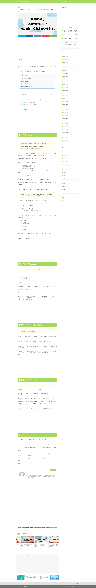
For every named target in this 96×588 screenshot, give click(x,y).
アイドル (65, 155)
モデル (64, 172)
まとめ (25, 109)
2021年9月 (65, 107)
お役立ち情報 (66, 152)
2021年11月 (65, 101)
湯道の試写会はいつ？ (28, 98)
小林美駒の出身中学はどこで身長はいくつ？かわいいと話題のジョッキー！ (70, 31)
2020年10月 (65, 137)
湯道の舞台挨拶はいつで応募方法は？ (31, 104)
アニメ (64, 158)
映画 (19, 7)
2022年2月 (65, 93)
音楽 (64, 200)
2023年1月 (65, 62)
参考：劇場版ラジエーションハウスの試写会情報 (34, 99)
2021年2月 (65, 126)
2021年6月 (65, 115)
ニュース (65, 169)
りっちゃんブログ (22, 2)
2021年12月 (65, 98)
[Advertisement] (37, 48)
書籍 (64, 189)
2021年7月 (65, 112)
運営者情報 (64, 1)
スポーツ (65, 164)
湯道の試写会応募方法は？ (29, 102)
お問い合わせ (49, 1)
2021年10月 (65, 104)
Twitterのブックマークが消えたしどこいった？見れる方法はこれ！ (70, 27)
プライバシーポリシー (72, 1)
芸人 (64, 197)
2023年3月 (65, 56)
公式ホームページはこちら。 (27, 289)
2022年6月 (65, 81)
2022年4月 (65, 87)
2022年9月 (65, 73)
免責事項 (24, 586)
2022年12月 (65, 65)
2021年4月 (65, 121)
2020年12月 (65, 132)
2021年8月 (65, 109)
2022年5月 (65, 84)
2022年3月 (65, 90)
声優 (64, 183)
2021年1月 (65, 129)
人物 (64, 175)
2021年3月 (65, 123)
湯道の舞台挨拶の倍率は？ (29, 106)
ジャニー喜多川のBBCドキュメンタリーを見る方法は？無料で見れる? (70, 39)
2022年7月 (65, 79)
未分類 (64, 192)
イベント (65, 161)
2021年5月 (65, 118)
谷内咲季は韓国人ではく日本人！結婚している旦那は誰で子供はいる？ (70, 43)
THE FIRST (65, 150)
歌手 (64, 194)
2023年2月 (65, 59)
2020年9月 (65, 140)
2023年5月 (65, 53)
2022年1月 (65, 95)
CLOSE (51, 94)
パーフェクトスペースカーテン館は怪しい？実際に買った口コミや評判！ (70, 35)
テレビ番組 (65, 166)
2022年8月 (65, 76)
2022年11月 (65, 67)
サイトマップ (56, 1)
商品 (64, 180)
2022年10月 (65, 70)
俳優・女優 (65, 178)
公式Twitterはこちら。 (25, 292)
